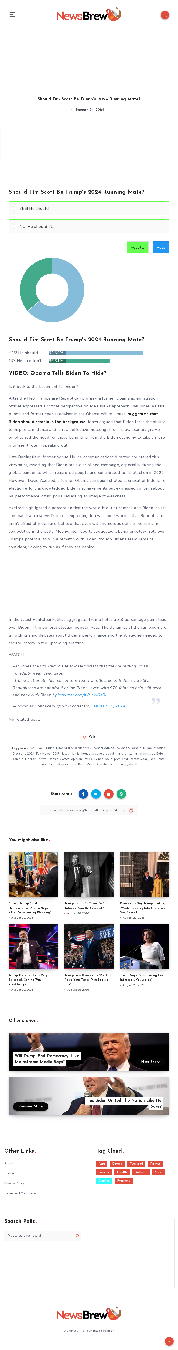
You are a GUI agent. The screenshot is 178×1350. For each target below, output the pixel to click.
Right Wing (86, 764)
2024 (32, 748)
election (159, 748)
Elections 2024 (24, 754)
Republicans (67, 764)
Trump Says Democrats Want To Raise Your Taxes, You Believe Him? (87, 980)
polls (108, 759)
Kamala (18, 759)
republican (49, 764)
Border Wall (83, 748)
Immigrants (141, 754)
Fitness (155, 1163)
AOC (41, 748)
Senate (101, 764)
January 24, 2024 (108, 706)
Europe (117, 1163)
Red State (157, 759)
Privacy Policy (14, 1183)
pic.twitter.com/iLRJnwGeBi (80, 695)
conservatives (104, 748)
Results (138, 247)
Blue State (64, 748)
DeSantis (122, 748)
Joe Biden (158, 754)
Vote (161, 247)
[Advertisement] (89, 58)
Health (122, 1172)
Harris (75, 754)
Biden (50, 748)
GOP (56, 754)
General (104, 1172)
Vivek (133, 764)
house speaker (92, 754)
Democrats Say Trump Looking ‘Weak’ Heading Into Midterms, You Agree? (143, 908)
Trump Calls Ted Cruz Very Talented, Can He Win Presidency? (28, 980)
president (121, 759)
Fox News (43, 754)
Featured (136, 1163)
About (8, 1163)
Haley (65, 754)
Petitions (123, 1180)
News (159, 1172)
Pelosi (88, 759)
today (113, 764)
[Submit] (77, 1235)
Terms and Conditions (20, 1193)
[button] (92, 208)
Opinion (104, 1180)
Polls (92, 736)
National (140, 1172)
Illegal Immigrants (118, 754)
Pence (99, 759)
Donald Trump (141, 748)
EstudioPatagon (103, 1330)
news (43, 759)
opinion (76, 759)
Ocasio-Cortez (59, 759)
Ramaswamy (139, 759)
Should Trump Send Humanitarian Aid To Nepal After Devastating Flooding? (30, 908)
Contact (10, 1173)
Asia (102, 1163)
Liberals (31, 759)
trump (123, 764)
